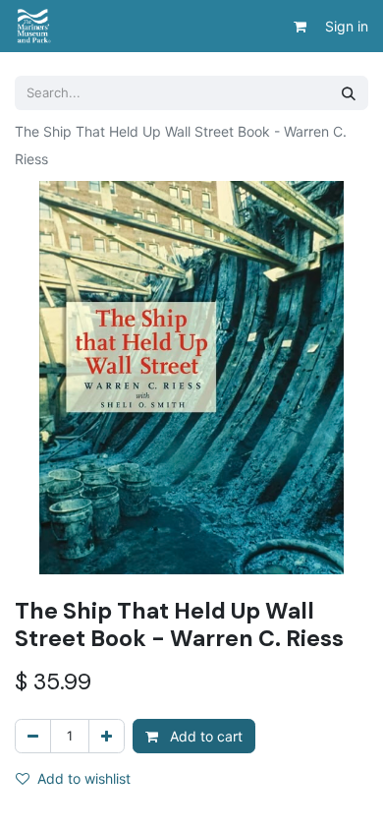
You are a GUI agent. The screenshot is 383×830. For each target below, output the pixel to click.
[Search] (348, 93)
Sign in (346, 26)
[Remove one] (33, 736)
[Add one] (106, 736)
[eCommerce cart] (299, 26)
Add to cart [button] (204, 736)
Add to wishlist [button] (84, 778)
